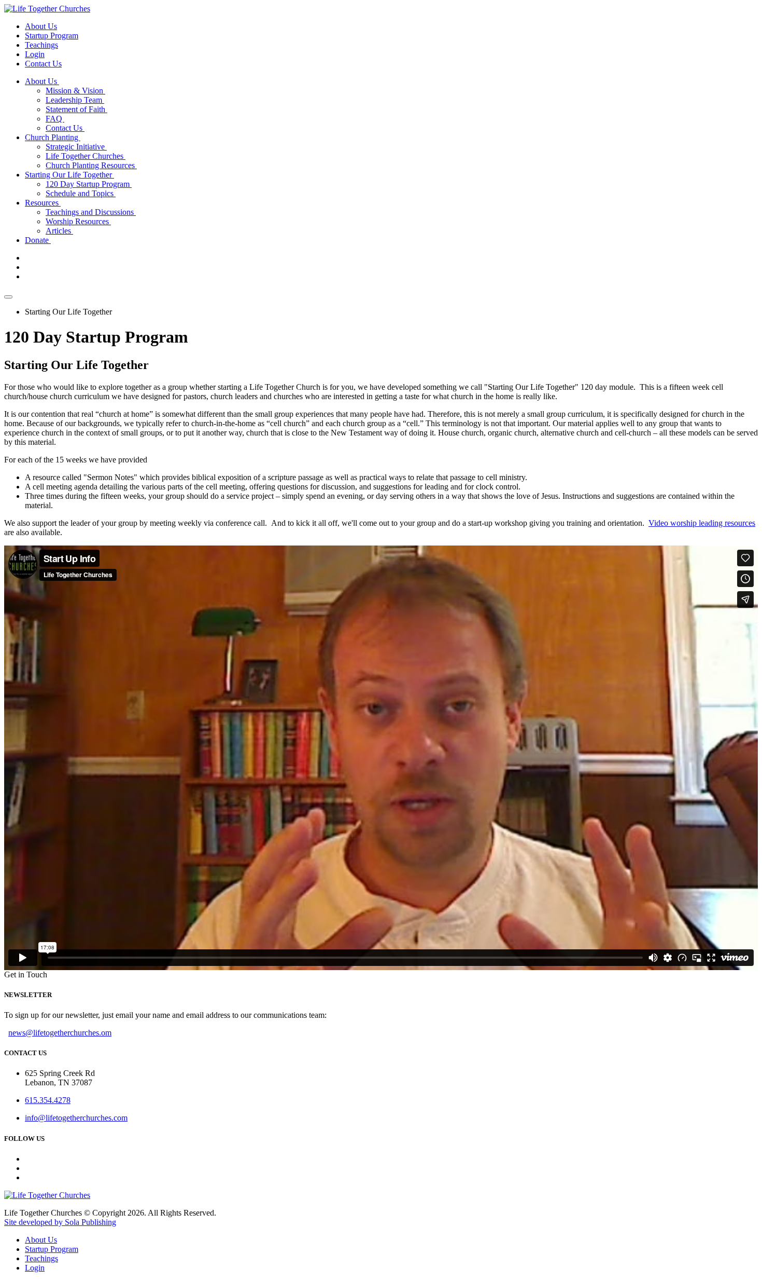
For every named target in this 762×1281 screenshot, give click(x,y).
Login (35, 54)
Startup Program (51, 35)
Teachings (41, 44)
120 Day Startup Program (89, 184)
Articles (59, 230)
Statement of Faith (76, 109)
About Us (41, 26)
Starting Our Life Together (69, 174)
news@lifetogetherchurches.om (59, 1032)
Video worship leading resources (701, 523)
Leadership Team (75, 100)
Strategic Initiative (76, 146)
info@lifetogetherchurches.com (76, 1117)
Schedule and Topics (81, 193)
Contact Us (43, 63)
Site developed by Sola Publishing (60, 1222)
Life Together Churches (85, 156)
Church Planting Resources (91, 165)
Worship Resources (78, 221)
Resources (43, 202)
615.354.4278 (47, 1100)
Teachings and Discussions (91, 212)
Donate (38, 240)
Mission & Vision (75, 90)
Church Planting (52, 137)
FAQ (55, 118)
